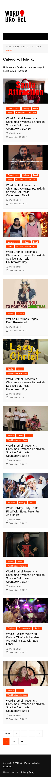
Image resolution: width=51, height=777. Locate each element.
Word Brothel (15, 133)
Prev (7, 733)
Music (20, 436)
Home (6, 772)
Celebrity (11, 628)
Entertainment (13, 108)
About (15, 772)
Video (10, 113)
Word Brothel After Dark (26, 113)
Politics (21, 313)
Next (23, 741)
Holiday (26, 108)
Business (11, 502)
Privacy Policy (28, 772)
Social (32, 502)
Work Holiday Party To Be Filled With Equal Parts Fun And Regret (23, 511)
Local (35, 108)
